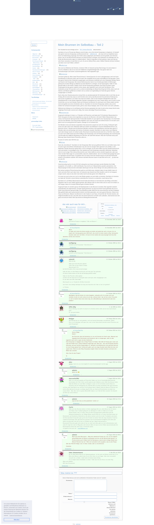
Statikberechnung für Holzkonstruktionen (40, 106)
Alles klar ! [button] (17, 519)
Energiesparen (36, 64)
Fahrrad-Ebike (36, 66)
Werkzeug (35, 92)
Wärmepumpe (36, 91)
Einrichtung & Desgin (37, 61)
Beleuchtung (36, 62)
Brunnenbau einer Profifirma (83, 212)
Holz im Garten (36, 71)
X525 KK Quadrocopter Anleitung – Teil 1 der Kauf (42, 101)
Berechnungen (36, 55)
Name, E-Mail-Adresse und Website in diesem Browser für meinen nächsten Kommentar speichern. (111, 508)
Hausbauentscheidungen (38, 69)
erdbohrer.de (93, 54)
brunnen (102, 215)
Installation (35, 77)
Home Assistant (36, 75)
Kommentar (69, 480)
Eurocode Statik (36, 125)
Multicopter (35, 85)
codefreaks (78, 524)
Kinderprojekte (36, 80)
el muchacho (111, 207)
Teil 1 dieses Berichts (86, 49)
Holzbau (34, 73)
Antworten (73, 224)
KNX (34, 78)
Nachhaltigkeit (36, 87)
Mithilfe (34, 118)
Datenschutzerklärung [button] (16, 515)
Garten (34, 68)
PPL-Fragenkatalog (37, 127)
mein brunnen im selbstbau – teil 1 (84, 208)
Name (70, 493)
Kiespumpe (113, 215)
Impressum (35, 116)
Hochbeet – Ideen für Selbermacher (39, 108)
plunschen (118, 215)
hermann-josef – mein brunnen (84, 210)
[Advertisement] (77, 27)
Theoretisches (36, 89)
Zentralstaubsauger (37, 94)
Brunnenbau (111, 214)
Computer (35, 59)
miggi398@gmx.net (83, 428)
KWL (33, 82)
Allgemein (34, 54)
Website (70, 499)
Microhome (35, 84)
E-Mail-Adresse (67, 496)
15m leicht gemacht (81, 207)
